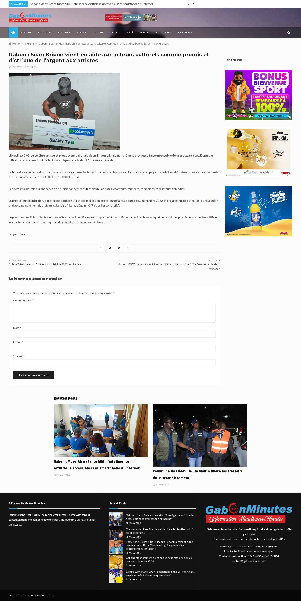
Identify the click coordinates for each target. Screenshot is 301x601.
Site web (18, 356)
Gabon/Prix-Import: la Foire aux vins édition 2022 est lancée (45, 264)
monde (144, 32)
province (184, 32)
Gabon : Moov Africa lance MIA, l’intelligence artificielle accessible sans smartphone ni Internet (91, 4)
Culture (99, 32)
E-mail (18, 342)
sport (114, 32)
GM (35, 66)
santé (129, 32)
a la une (25, 32)
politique (44, 32)
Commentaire (23, 300)
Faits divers (163, 32)
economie (64, 32)
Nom (17, 327)
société (82, 32)
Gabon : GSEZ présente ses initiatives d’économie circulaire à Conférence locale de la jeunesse (169, 266)
